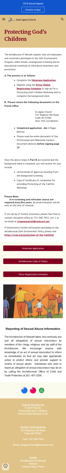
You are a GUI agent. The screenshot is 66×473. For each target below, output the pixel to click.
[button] (3, 19)
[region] (33, 7)
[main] (33, 35)
